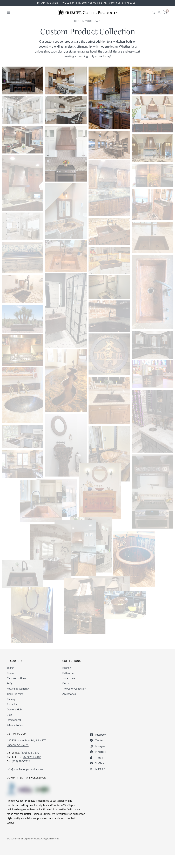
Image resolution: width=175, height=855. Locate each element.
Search (10, 667)
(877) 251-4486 (32, 756)
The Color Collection (74, 688)
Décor (65, 683)
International (14, 719)
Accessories (69, 693)
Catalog (11, 698)
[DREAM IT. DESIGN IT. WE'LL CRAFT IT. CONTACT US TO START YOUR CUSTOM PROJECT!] (87, 3)
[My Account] (159, 12)
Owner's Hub (14, 709)
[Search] (153, 12)
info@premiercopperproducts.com (26, 769)
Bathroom (67, 672)
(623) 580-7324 (21, 761)
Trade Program (15, 693)
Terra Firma (68, 678)
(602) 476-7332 (30, 752)
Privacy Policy (15, 725)
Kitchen (66, 667)
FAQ (9, 683)
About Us (12, 704)
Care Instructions (16, 678)
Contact (11, 672)
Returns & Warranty (18, 688)
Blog (9, 714)
